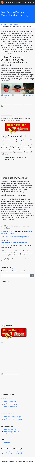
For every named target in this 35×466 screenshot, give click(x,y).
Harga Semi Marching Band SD (13, 416)
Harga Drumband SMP (10, 405)
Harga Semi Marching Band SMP (13, 418)
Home (4, 24)
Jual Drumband (14, 24)
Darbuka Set (7, 442)
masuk (11, 271)
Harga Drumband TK (10, 401)
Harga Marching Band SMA (11, 433)
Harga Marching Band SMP (11, 431)
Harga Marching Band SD (11, 429)
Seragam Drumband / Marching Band (14, 452)
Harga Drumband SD (10, 403)
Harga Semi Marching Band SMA (13, 420)
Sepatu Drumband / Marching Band (14, 454)
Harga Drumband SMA (10, 406)
